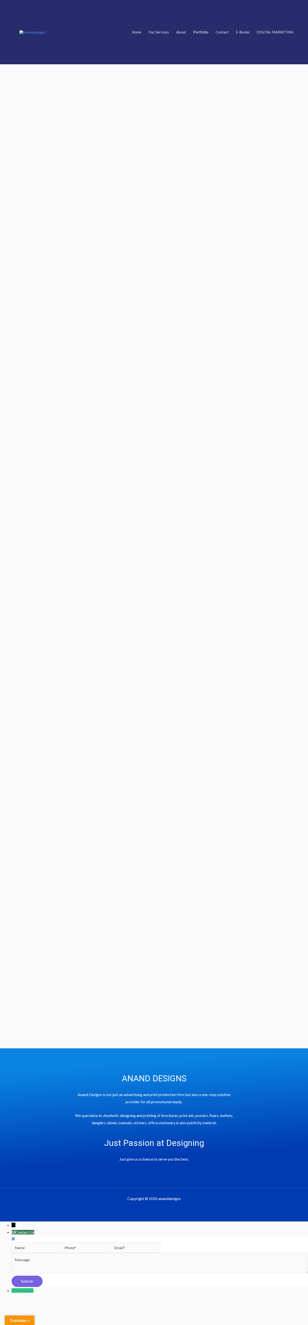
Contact (222, 32)
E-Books (243, 32)
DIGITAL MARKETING (275, 32)
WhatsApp (24, 1290)
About (181, 32)
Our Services (158, 32)
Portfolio (200, 32)
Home (136, 32)
